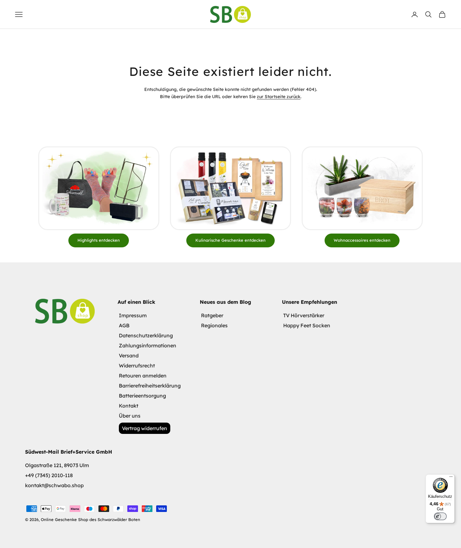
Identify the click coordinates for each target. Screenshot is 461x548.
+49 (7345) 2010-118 (49, 475)
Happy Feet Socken (306, 325)
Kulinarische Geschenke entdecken (230, 240)
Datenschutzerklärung (146, 335)
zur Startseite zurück (278, 96)
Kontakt (128, 406)
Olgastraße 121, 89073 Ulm (57, 465)
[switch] (440, 516)
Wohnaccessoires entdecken (362, 240)
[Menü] (451, 478)
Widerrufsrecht (137, 365)
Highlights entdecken (98, 240)
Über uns (129, 416)
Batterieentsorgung (142, 396)
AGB (124, 325)
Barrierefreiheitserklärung (150, 385)
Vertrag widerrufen (144, 428)
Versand (129, 355)
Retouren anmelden (143, 375)
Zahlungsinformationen (147, 345)
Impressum (133, 315)
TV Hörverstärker (303, 315)
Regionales (214, 325)
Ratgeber (212, 315)
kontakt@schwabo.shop (54, 485)
